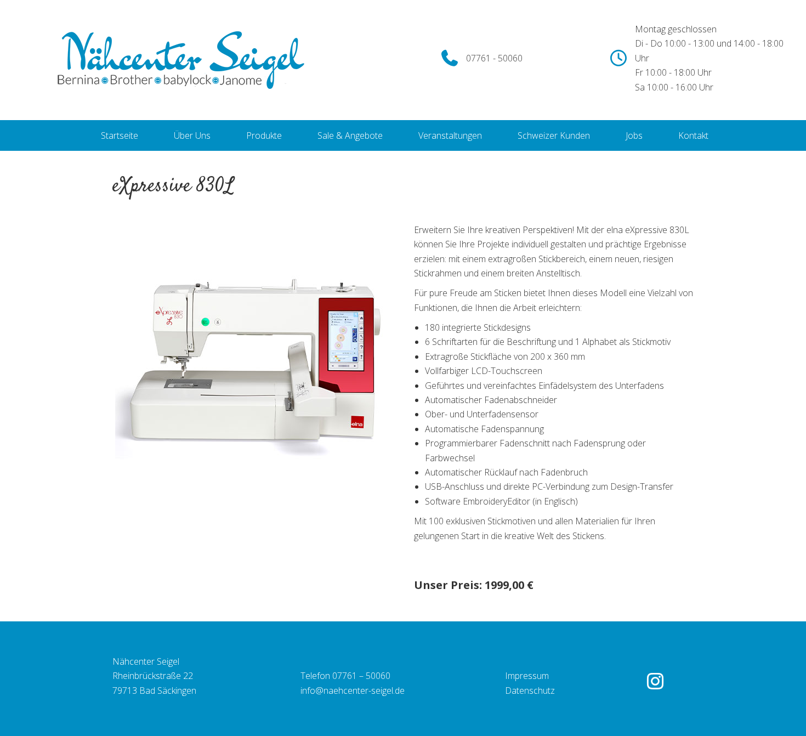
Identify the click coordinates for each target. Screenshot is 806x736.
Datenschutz (530, 690)
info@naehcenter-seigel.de (352, 690)
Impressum (527, 676)
